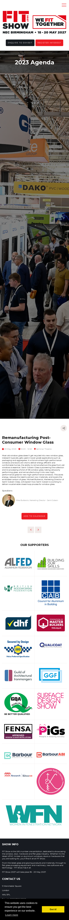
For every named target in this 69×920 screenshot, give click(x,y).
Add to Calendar (34, 516)
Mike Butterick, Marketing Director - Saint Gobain (37, 500)
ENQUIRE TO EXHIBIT (20, 43)
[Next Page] (38, 530)
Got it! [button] (53, 909)
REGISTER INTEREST (49, 43)
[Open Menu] (64, 5)
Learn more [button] (11, 915)
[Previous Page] (31, 530)
